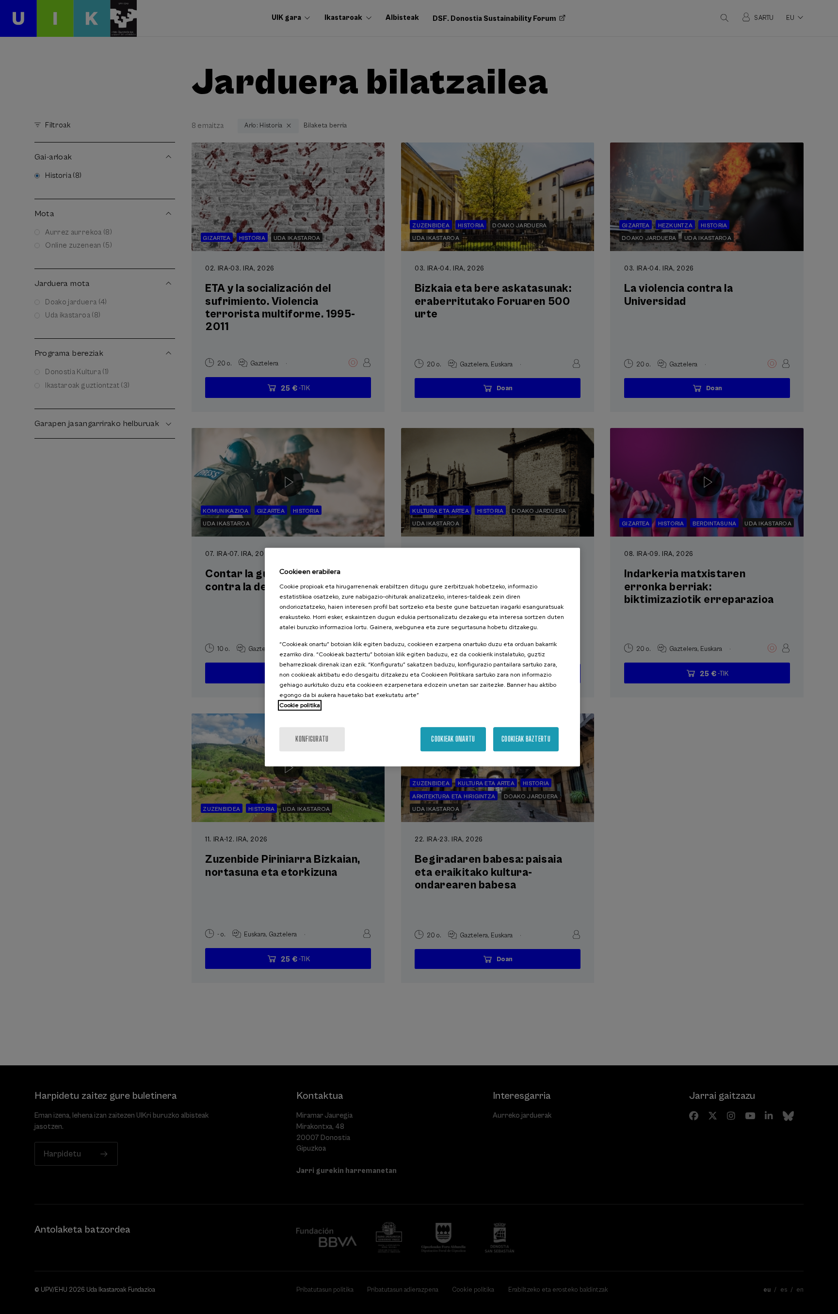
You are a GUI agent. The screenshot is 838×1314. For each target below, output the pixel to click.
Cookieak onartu (453, 739)
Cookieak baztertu (525, 739)
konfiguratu (311, 739)
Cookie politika (299, 705)
